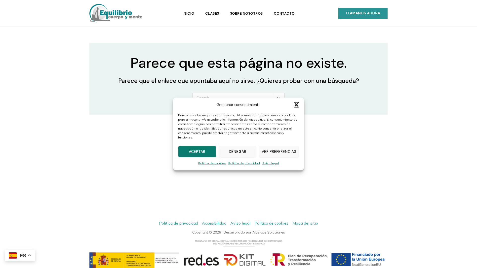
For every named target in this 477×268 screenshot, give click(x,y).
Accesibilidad (214, 223)
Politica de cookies (212, 163)
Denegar (237, 151)
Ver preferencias (279, 151)
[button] (296, 104)
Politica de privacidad (244, 163)
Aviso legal (270, 163)
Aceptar (197, 151)
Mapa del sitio (305, 223)
